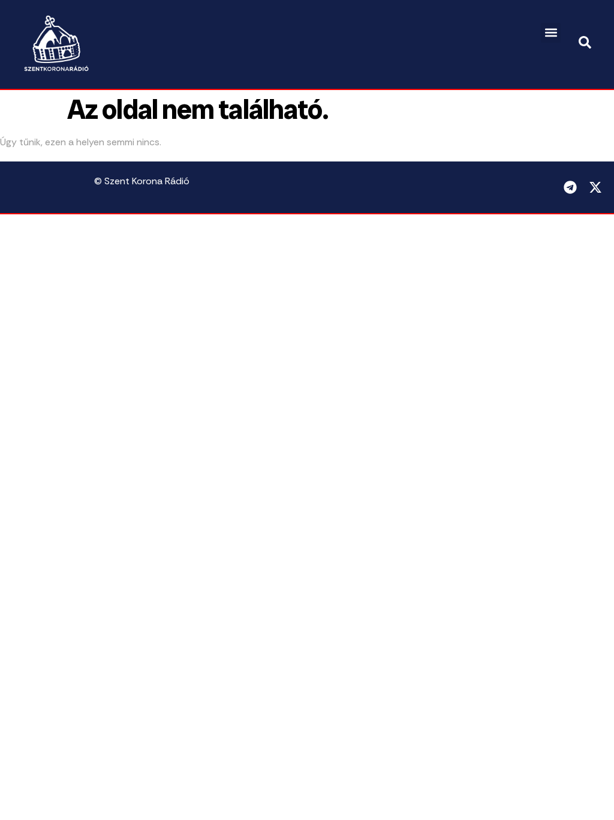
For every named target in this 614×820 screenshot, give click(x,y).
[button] (551, 33)
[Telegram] (570, 187)
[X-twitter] (595, 187)
